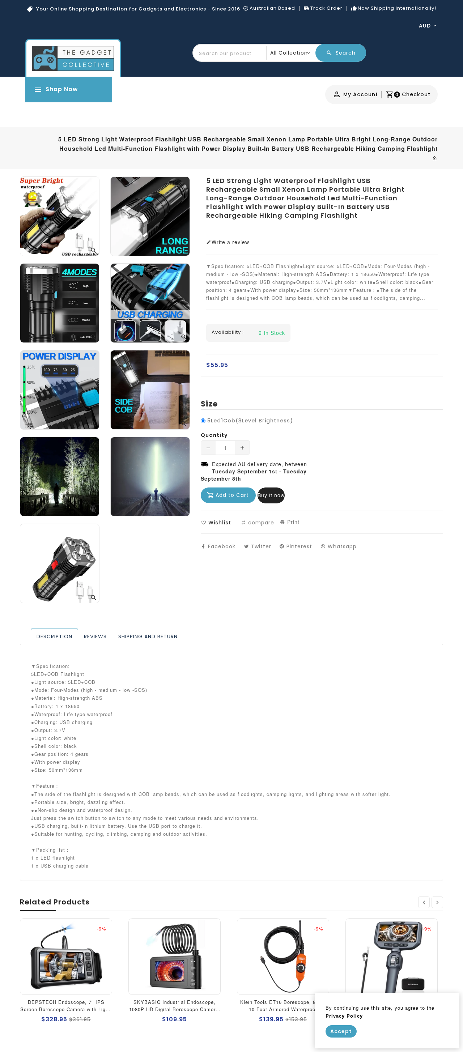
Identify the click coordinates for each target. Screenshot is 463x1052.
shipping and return (148, 636)
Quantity (214, 435)
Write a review (230, 242)
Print (292, 521)
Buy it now (271, 495)
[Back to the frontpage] (435, 158)
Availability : (228, 332)
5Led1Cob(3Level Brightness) (250, 420)
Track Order (326, 8)
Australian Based (272, 8)
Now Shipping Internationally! (397, 8)
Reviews (95, 636)
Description (54, 636)
